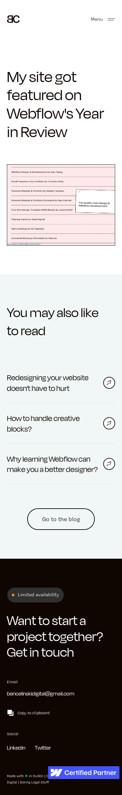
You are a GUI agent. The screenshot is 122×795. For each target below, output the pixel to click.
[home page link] (13, 18)
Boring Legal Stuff (34, 782)
